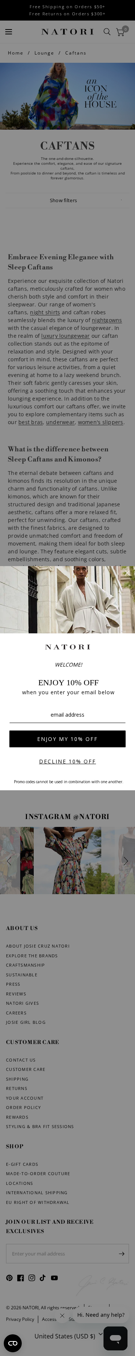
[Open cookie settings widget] (13, 1343)
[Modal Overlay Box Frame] (67, 678)
